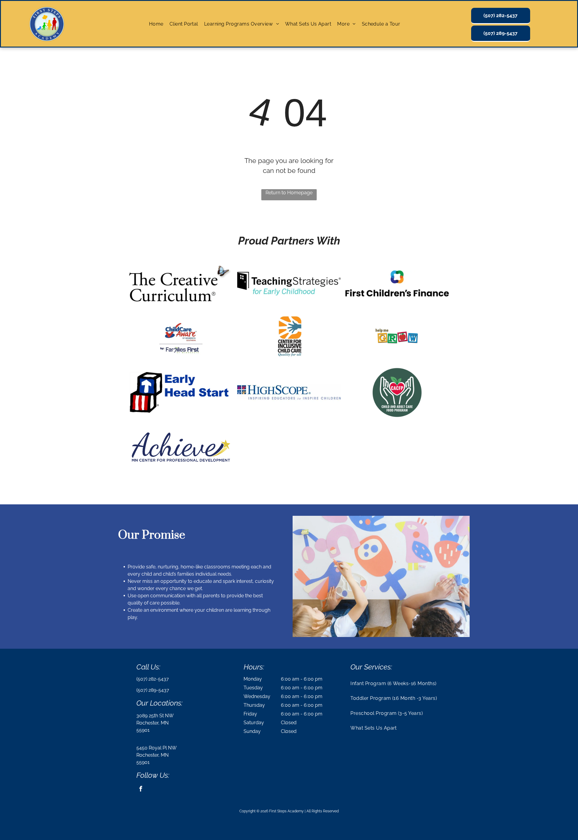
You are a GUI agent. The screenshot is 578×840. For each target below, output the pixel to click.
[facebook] (140, 789)
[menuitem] (156, 23)
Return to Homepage (289, 192)
